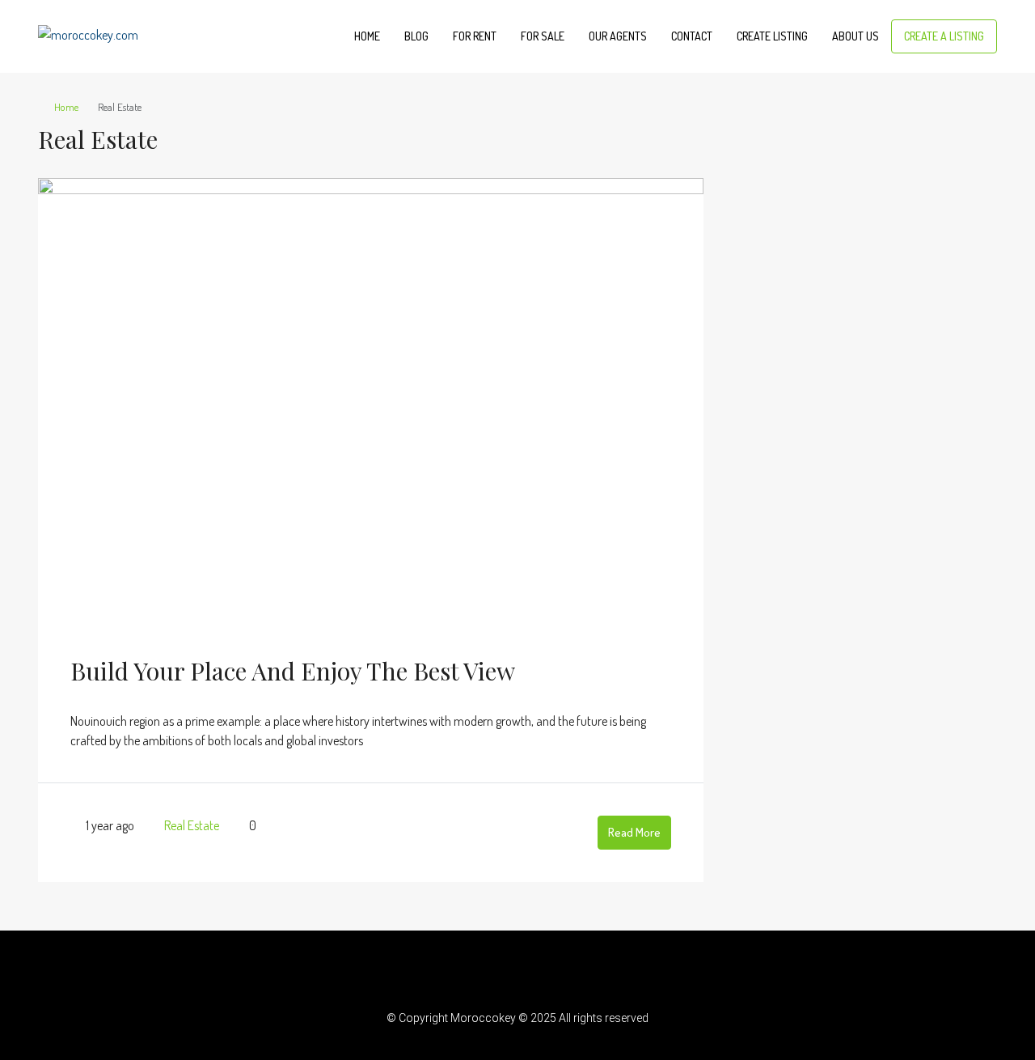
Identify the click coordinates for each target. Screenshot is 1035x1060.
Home (367, 36)
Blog (416, 36)
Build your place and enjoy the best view (292, 671)
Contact (691, 36)
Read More (634, 832)
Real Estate (191, 825)
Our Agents (618, 36)
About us (855, 36)
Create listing (772, 36)
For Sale (542, 36)
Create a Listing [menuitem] (944, 36)
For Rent (474, 36)
